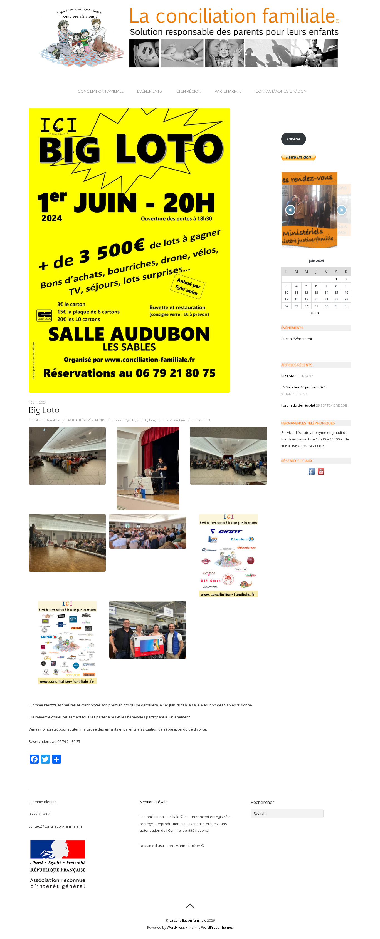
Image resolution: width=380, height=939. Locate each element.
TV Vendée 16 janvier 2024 (303, 387)
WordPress (176, 927)
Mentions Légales (154, 801)
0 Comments (202, 420)
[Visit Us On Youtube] (320, 474)
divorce (118, 420)
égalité (130, 420)
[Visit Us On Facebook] (311, 474)
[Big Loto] (129, 391)
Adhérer (293, 138)
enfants (142, 420)
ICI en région (188, 91)
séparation (177, 420)
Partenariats (228, 91)
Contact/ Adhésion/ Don (281, 91)
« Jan (315, 312)
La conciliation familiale (187, 920)
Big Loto (44, 409)
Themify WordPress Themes (210, 927)
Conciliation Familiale (101, 91)
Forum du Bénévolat (298, 405)
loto (152, 420)
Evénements (149, 91)
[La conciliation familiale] (190, 65)
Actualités (76, 420)
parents (162, 420)
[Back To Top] (190, 906)
